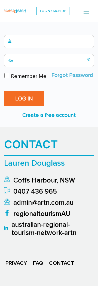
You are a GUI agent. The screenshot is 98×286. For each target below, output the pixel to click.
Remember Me (28, 76)
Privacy (16, 263)
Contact (61, 263)
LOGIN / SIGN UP (53, 11)
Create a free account (49, 115)
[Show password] (89, 59)
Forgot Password (72, 75)
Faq (38, 263)
